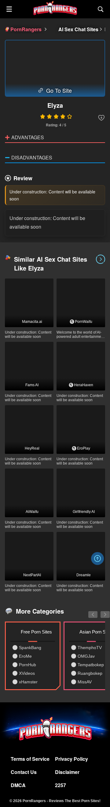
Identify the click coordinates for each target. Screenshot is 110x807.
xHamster (28, 681)
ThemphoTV (90, 647)
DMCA (18, 785)
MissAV (85, 681)
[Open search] (101, 9)
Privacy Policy (71, 758)
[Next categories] (100, 611)
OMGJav (86, 656)
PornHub (27, 664)
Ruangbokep (90, 673)
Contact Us (24, 771)
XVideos (27, 673)
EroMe (25, 656)
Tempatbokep (91, 664)
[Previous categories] (88, 611)
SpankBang (30, 647)
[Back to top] (97, 558)
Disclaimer (67, 771)
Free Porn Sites (36, 631)
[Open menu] (9, 9)
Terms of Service (30, 758)
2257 (60, 785)
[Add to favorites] (101, 117)
